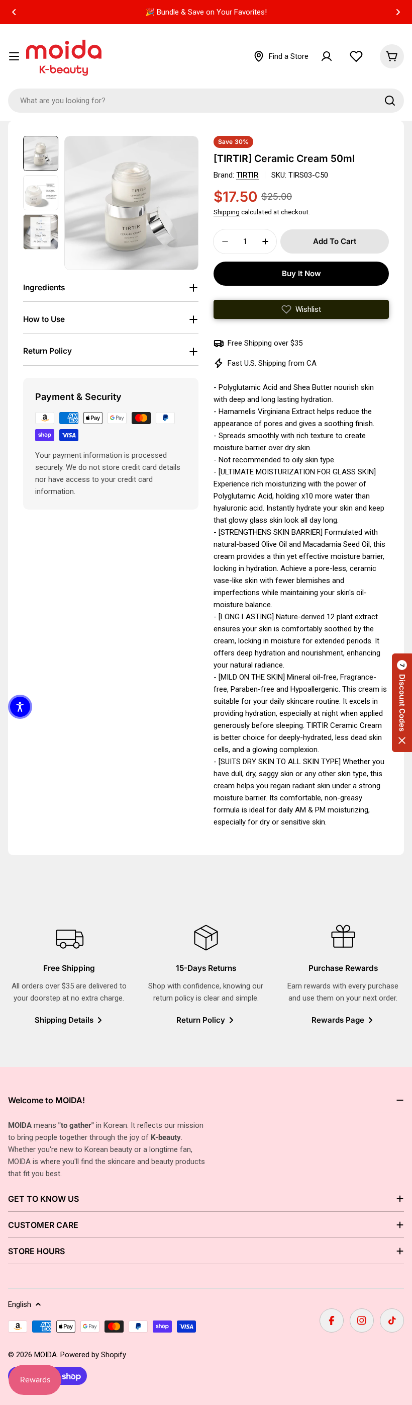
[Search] (390, 101)
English (19, 1304)
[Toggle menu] (14, 56)
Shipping (227, 212)
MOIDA (45, 1354)
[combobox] (206, 101)
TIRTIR (247, 175)
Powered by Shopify (93, 1354)
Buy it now (301, 273)
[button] (14, 12)
